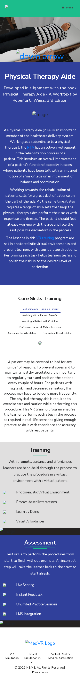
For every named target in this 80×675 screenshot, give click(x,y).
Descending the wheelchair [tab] (57, 333)
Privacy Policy (40, 672)
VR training (45, 238)
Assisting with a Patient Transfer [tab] (40, 315)
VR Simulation (12, 656)
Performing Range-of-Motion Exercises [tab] (40, 327)
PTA (30, 147)
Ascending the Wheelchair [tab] (22, 333)
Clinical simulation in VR (32, 658)
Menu (69, 7)
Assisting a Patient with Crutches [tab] (40, 321)
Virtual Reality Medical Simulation (60, 656)
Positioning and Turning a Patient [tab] (40, 309)
